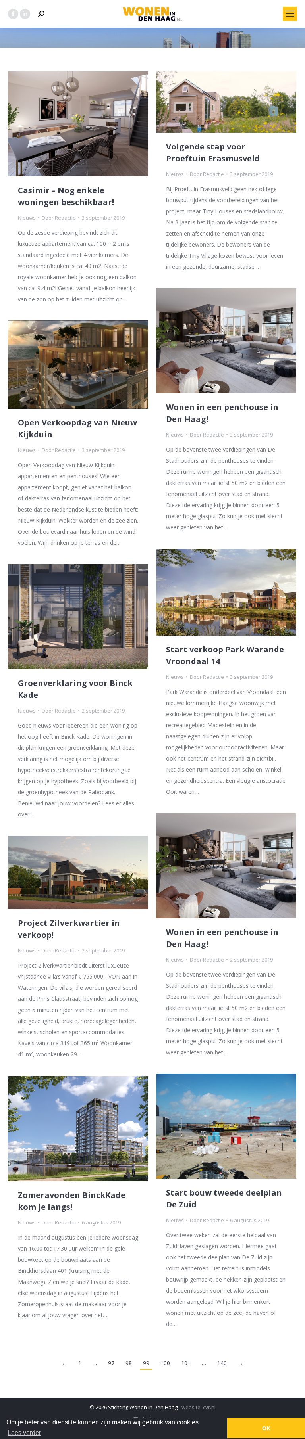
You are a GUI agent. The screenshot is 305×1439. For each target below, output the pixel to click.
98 (128, 1363)
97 (111, 1363)
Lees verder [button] (24, 1432)
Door (59, 217)
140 (222, 1363)
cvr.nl (209, 1407)
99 (146, 1363)
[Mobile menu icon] (290, 14)
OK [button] (266, 1428)
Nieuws (27, 217)
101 (186, 1363)
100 (165, 1363)
